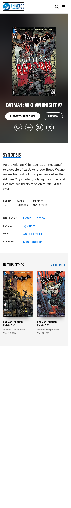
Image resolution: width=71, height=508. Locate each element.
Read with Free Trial (22, 116)
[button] (57, 6)
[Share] (50, 127)
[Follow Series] (39, 127)
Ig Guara (29, 226)
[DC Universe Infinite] (13, 6)
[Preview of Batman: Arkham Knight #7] (34, 61)
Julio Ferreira (32, 234)
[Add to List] (29, 127)
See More (57, 265)
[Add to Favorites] (18, 127)
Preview (53, 116)
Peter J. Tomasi (34, 218)
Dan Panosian (33, 242)
